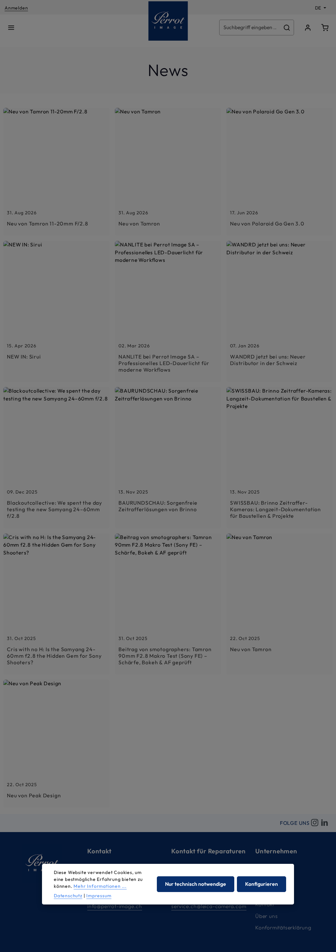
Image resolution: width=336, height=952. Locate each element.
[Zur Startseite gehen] (168, 21)
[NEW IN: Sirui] (56, 311)
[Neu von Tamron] (168, 172)
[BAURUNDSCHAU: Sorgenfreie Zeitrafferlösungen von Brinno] (168, 457)
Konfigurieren (261, 884)
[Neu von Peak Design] (56, 743)
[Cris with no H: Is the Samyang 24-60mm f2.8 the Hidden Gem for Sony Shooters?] (56, 604)
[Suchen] (287, 27)
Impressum (98, 896)
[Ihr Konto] (308, 27)
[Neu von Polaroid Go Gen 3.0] (279, 172)
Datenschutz (68, 896)
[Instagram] (314, 823)
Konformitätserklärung (283, 927)
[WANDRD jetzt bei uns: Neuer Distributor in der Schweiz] (279, 311)
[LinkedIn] (324, 823)
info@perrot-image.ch (114, 906)
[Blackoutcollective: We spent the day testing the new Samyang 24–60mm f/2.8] (56, 457)
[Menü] (11, 27)
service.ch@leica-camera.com (208, 906)
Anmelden (16, 8)
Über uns (266, 916)
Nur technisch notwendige (195, 884)
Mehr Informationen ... (100, 886)
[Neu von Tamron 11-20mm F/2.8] (56, 172)
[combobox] (249, 27)
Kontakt (264, 904)
